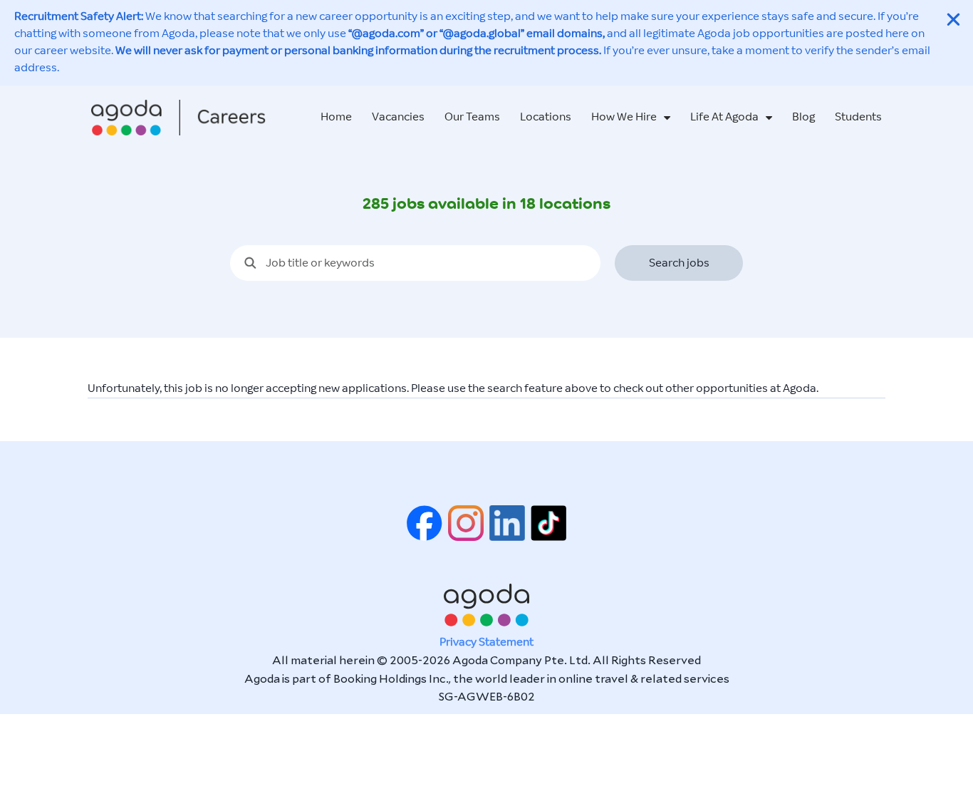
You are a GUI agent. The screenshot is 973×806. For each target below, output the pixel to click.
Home (336, 117)
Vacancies (398, 117)
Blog (803, 117)
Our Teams (472, 117)
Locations (545, 117)
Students (858, 117)
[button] (953, 20)
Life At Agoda (724, 117)
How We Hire (624, 117)
